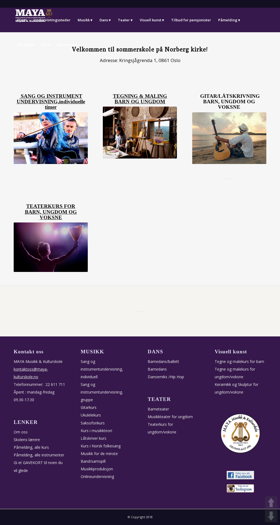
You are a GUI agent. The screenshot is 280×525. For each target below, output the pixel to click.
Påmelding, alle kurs (31, 447)
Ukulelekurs (91, 415)
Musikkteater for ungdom (170, 416)
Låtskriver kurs (93, 438)
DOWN (271, 516)
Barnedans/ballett (163, 361)
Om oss (21, 432)
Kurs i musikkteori (96, 430)
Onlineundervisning (97, 476)
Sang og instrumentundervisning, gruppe (102, 392)
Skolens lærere (27, 439)
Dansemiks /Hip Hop (166, 376)
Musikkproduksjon (97, 468)
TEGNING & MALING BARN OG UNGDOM (140, 98)
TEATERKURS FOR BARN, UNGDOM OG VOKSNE (51, 212)
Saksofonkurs (93, 423)
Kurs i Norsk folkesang (101, 445)
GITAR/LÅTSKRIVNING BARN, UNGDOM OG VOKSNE (230, 101)
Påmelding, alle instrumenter (39, 454)
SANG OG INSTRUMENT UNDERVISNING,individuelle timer (51, 101)
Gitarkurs (89, 407)
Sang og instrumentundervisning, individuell (102, 369)
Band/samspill (93, 461)
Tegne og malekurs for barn (239, 361)
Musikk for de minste (99, 453)
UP (271, 502)
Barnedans (157, 369)
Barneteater (158, 409)
